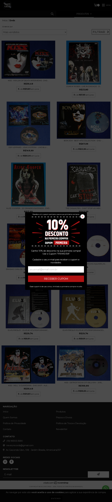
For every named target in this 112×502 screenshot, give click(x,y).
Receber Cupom (56, 278)
